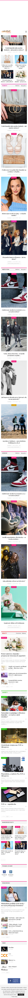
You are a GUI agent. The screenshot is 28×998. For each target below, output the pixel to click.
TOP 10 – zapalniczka (8, 804)
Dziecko (14, 501)
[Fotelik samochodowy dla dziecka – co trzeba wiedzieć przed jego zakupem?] (14, 517)
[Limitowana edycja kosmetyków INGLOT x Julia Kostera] (4, 675)
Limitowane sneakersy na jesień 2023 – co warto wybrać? (14, 311)
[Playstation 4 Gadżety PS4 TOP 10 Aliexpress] (14, 764)
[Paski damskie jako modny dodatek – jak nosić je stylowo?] (14, 43)
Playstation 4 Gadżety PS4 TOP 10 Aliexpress (13, 775)
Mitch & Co (12, 960)
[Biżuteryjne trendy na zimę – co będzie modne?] (21, 59)
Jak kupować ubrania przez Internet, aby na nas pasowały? (14, 398)
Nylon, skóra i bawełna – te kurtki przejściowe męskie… (14, 354)
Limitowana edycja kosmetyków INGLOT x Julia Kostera (18, 674)
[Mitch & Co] (4, 961)
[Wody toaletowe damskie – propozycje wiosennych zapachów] (21, 74)
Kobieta (14, 221)
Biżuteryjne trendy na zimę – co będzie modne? (20, 66)
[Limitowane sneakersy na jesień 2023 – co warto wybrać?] (14, 290)
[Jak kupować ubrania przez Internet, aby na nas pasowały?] (14, 377)
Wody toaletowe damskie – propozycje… (21, 80)
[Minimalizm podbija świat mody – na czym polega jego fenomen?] (14, 894)
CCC (10, 954)
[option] (14, 841)
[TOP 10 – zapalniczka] (14, 794)
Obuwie (14, 133)
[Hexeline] (4, 949)
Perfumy (4, 637)
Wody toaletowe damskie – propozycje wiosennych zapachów (13, 655)
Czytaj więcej (14, 996)
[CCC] (4, 955)
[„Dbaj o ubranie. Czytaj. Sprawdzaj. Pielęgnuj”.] (4, 926)
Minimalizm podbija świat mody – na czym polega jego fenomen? (13, 904)
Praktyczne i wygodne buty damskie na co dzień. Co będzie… (14, 171)
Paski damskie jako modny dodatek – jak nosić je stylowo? (14, 127)
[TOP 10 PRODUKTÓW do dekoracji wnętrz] (4, 932)
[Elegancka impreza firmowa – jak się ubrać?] (7, 74)
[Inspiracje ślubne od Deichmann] (14, 603)
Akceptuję (21, 994)
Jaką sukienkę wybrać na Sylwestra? (14, 581)
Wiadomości (5, 826)
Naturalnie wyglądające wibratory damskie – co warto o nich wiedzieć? (13, 715)
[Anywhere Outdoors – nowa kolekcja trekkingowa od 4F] (14, 421)
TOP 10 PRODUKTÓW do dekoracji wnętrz (16, 931)
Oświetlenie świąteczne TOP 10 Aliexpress (12, 746)
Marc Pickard (12, 966)
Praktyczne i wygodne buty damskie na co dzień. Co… (7, 66)
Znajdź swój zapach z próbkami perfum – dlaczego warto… (17, 667)
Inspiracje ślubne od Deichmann (14, 623)
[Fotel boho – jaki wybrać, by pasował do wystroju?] (7, 830)
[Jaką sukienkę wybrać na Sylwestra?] (14, 561)
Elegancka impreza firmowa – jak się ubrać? (7, 80)
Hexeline (11, 947)
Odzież (14, 317)
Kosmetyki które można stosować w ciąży (15, 681)
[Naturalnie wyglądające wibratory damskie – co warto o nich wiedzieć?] (14, 703)
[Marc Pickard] (4, 968)
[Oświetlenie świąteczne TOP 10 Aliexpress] (14, 735)
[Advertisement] (14, 15)
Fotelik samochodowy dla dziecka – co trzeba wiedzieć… (14, 538)
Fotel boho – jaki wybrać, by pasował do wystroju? (16, 918)
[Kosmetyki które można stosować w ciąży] (4, 682)
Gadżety (4, 696)
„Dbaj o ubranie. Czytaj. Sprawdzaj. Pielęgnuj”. (15, 925)
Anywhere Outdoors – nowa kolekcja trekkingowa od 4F (14, 442)
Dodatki (14, 36)
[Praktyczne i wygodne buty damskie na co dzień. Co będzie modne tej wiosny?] (7, 59)
